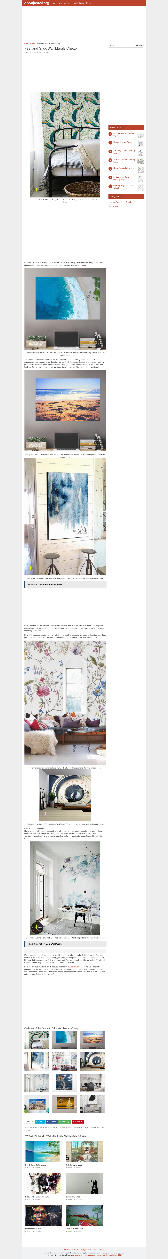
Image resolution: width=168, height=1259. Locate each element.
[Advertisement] (84, 25)
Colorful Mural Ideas (74, 1165)
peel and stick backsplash (46, 1128)
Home (54, 3)
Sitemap (67, 1249)
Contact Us (74, 1249)
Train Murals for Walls (74, 1228)
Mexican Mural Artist (33, 1228)
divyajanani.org (36, 3)
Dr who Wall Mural (73, 1197)
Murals (89, 3)
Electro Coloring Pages (122, 142)
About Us (101, 1249)
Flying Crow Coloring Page (123, 168)
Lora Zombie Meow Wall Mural (37, 1197)
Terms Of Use (91, 1249)
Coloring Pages (65, 3)
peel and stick (32, 1128)
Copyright (83, 1249)
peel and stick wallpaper (89, 1128)
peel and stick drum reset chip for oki (68, 1128)
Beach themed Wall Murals (35, 1165)
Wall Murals (79, 3)
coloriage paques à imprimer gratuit (96, 1255)
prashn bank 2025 (115, 1255)
